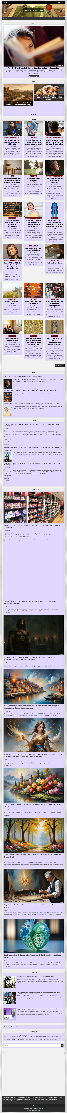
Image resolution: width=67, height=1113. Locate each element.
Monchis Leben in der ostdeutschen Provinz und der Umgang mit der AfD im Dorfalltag (33, 447)
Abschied (44, 1036)
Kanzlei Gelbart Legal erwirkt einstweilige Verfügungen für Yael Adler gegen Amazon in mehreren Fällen (54, 224)
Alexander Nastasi (31, 1036)
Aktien (5, 1036)
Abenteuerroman (30, 1039)
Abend (23, 1036)
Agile (48, 1036)
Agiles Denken (23, 1039)
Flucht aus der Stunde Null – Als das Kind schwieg (33, 249)
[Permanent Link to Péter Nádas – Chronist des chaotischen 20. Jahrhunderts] (54, 167)
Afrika (50, 1036)
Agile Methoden (55, 1036)
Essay (12, 176)
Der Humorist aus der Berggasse (33, 180)
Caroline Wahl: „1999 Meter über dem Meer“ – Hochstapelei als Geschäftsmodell (12, 266)
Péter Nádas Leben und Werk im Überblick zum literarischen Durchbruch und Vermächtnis (33, 341)
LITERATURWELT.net (33, 10)
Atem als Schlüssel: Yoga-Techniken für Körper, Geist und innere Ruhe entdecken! (33, 68)
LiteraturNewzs (17, 137)
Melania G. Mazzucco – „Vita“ (12, 303)
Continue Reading (34, 76)
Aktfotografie (52, 1039)
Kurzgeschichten (33, 245)
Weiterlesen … (26, 536)
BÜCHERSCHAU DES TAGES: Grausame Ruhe (33, 303)
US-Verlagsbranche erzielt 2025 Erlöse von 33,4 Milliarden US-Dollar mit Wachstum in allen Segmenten (32, 464)
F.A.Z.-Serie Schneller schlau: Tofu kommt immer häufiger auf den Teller (35, 976)
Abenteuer (16, 1039)
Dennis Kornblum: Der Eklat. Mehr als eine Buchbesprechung (54, 304)
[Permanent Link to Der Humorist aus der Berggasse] (33, 167)
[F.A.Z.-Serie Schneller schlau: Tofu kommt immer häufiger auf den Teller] (10, 987)
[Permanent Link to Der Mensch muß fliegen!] (54, 251)
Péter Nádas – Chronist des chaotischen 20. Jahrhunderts (54, 181)
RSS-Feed (21, 978)
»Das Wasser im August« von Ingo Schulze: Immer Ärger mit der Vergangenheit (12, 223)
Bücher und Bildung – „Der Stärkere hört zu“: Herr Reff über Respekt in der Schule (54, 142)
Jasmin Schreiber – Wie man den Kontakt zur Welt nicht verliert (12, 142)
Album (44, 1039)
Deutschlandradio (8, 137)
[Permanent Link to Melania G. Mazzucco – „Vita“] (12, 290)
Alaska (47, 1039)
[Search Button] (34, 1105)
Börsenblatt (54, 218)
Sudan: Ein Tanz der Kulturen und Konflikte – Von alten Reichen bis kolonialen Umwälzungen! (18, 103)
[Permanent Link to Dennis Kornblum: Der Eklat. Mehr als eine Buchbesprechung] (54, 290)
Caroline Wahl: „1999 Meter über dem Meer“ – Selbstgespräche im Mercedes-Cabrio (33, 223)
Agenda (57, 1039)
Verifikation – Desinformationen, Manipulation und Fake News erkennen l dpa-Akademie (40, 1008)
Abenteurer (40, 1039)
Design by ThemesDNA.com (33, 1110)
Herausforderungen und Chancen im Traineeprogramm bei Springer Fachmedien (54, 341)
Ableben (35, 1039)
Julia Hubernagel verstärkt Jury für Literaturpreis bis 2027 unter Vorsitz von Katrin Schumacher (31, 425)
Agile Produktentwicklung (14, 1036)
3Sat (7, 1036)
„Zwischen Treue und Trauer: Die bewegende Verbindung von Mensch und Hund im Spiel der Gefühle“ (49, 97)
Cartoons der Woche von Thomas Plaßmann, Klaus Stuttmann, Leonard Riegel (33, 142)
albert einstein (39, 1036)
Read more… (45, 381)
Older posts (59, 365)
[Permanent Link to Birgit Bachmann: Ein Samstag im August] (12, 327)
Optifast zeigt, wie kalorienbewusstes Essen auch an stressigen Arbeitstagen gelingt (38, 992)
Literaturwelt (33, 176)
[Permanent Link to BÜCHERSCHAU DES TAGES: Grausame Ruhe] (33, 290)
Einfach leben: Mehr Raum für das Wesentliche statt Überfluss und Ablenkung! (12, 181)
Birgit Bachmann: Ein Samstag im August (12, 339)
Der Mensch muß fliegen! (55, 263)
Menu (5, 2)
